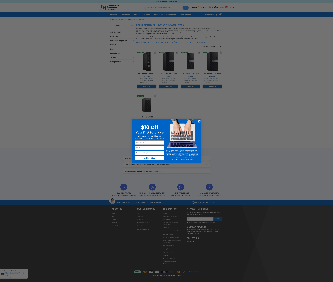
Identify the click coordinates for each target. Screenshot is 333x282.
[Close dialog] (199, 121)
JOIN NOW (149, 158)
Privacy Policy (179, 159)
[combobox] (137, 153)
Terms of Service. (189, 159)
